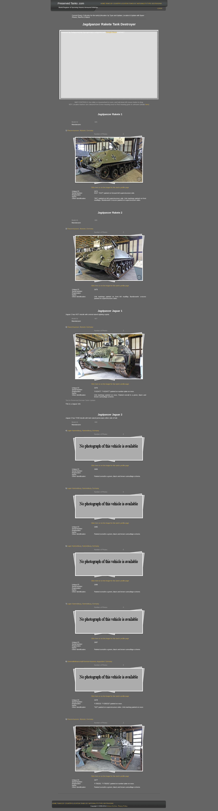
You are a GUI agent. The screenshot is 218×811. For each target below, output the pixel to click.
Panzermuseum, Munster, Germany (80, 130)
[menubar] (131, 3)
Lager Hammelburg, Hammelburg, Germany (83, 430)
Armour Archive (112, 806)
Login (159, 8)
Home (103, 3)
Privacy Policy (122, 806)
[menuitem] (102, 3)
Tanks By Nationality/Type (140, 3)
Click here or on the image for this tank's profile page (110, 187)
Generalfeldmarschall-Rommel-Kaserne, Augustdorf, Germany (89, 661)
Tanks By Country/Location (117, 3)
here (147, 104)
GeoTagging (157, 3)
